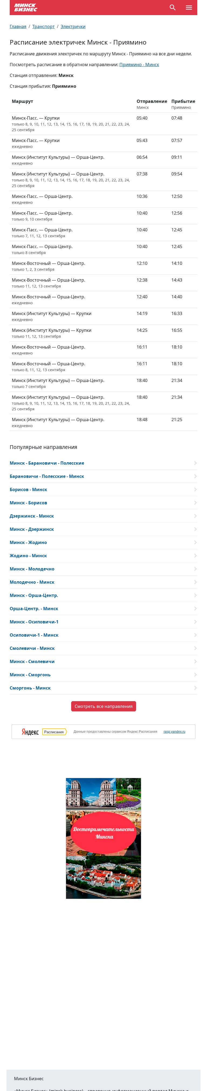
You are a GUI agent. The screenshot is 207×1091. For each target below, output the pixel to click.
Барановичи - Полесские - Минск (47, 476)
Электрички (73, 26)
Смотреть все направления (104, 706)
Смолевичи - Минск (32, 648)
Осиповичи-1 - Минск (34, 635)
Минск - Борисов (28, 503)
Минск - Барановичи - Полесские (47, 463)
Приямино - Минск (139, 64)
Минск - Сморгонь (30, 675)
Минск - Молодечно (32, 569)
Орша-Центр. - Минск (34, 609)
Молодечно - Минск (32, 582)
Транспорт (43, 26)
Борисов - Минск (28, 489)
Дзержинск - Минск (32, 516)
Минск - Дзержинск (32, 529)
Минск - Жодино (28, 542)
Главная (18, 26)
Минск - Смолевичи (32, 661)
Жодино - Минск (28, 556)
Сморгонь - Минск (30, 688)
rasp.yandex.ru (174, 732)
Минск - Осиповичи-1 (34, 622)
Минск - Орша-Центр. (34, 595)
